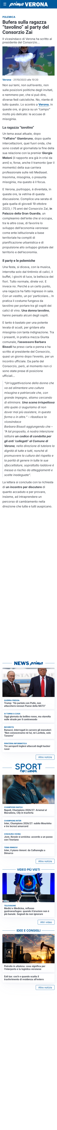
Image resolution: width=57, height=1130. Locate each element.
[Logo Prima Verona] (28, 4)
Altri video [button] (46, 922)
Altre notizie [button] (45, 757)
